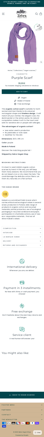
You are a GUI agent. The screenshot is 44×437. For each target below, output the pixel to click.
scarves (5, 169)
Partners (6, 410)
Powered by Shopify (22, 435)
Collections (18, 70)
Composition (9, 228)
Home (10, 70)
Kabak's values (13, 218)
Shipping (18, 86)
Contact (6, 415)
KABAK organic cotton (25, 167)
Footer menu (8, 405)
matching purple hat (21, 150)
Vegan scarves (29, 70)
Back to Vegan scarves (23, 395)
